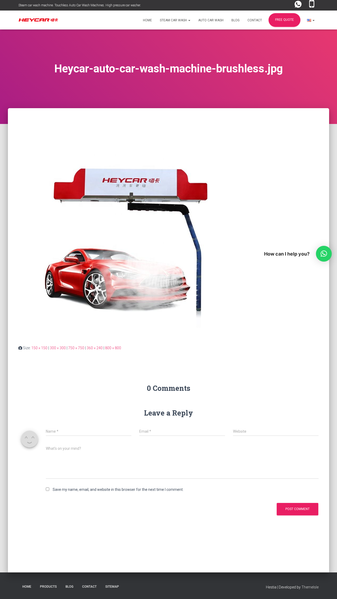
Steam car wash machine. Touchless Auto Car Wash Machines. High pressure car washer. (79, 5)
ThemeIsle (310, 587)
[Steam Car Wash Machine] (38, 20)
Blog (235, 20)
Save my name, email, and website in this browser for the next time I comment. (118, 489)
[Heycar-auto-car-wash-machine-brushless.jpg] (123, 231)
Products (48, 586)
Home (147, 20)
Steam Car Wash (174, 20)
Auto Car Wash (211, 20)
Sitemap (112, 586)
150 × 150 (39, 348)
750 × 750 (76, 348)
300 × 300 (58, 348)
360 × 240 (95, 348)
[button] (189, 20)
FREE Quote (284, 20)
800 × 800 (113, 348)
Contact (254, 20)
